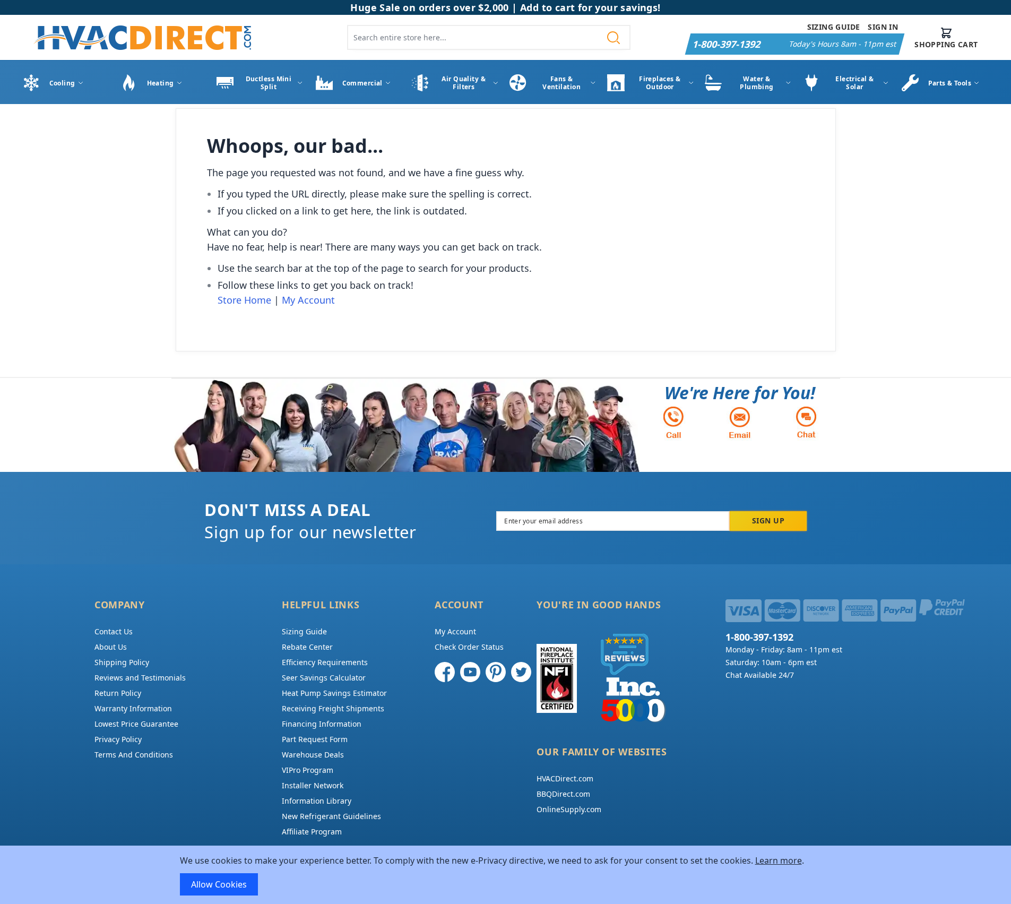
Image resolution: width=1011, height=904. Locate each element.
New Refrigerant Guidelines (331, 816)
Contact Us (113, 631)
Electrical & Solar (854, 82)
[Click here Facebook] (445, 672)
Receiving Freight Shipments (333, 708)
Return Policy (117, 693)
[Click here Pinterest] (496, 672)
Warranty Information (133, 708)
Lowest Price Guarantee (136, 724)
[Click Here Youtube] (470, 672)
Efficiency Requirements (325, 662)
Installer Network (312, 785)
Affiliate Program (312, 831)
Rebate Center (307, 647)
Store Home (244, 300)
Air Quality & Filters (464, 82)
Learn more (778, 860)
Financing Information (321, 724)
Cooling (62, 83)
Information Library (316, 801)
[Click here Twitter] (521, 672)
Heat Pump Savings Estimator (334, 693)
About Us (110, 647)
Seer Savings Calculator (324, 678)
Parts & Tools (950, 83)
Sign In (883, 27)
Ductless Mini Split (269, 82)
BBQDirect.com (563, 794)
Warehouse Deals (313, 755)
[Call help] (673, 422)
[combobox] (488, 37)
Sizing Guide (833, 27)
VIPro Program (307, 770)
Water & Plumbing (757, 82)
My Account (308, 300)
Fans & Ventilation (561, 82)
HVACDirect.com (565, 778)
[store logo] (142, 37)
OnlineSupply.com (569, 809)
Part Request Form (315, 739)
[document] (505, 875)
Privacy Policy (118, 739)
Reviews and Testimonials (140, 678)
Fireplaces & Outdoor (659, 82)
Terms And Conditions (133, 755)
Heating (160, 83)
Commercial (362, 83)
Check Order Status (469, 647)
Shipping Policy (121, 662)
